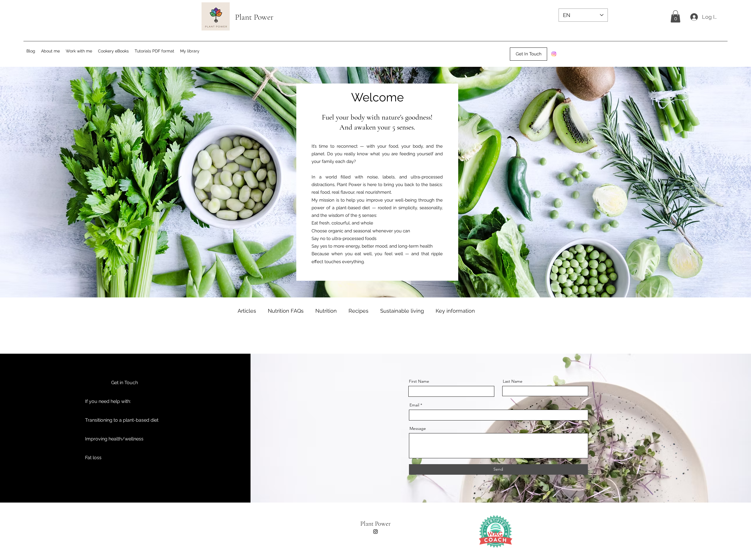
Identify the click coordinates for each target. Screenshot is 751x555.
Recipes (358, 311)
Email (414, 405)
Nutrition (326, 311)
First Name (419, 381)
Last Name (512, 381)
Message (418, 428)
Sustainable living (402, 311)
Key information (455, 311)
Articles (247, 311)
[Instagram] (554, 54)
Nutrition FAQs (286, 311)
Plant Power (375, 523)
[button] (675, 16)
